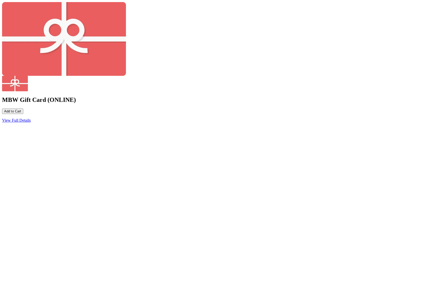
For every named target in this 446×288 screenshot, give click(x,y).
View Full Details (16, 120)
